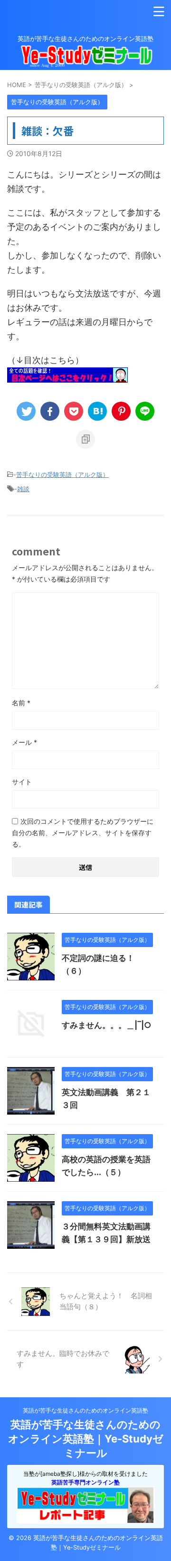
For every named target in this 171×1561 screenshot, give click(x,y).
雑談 (23, 489)
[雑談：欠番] (97, 411)
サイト (22, 782)
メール (24, 742)
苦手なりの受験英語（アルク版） (62, 474)
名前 (21, 703)
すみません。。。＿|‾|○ (107, 1025)
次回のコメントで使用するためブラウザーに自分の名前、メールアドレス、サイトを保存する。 (82, 832)
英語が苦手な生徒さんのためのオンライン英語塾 (85, 1410)
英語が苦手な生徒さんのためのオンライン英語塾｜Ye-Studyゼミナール (85, 1438)
